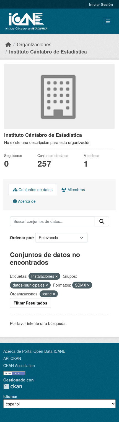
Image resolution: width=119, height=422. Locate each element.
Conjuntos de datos (35, 189)
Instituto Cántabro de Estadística (48, 51)
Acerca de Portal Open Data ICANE (34, 351)
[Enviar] (102, 221)
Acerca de (26, 201)
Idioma (9, 396)
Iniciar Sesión (101, 4)
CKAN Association (19, 365)
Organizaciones (34, 44)
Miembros (75, 189)
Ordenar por (21, 237)
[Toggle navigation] (107, 21)
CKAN (12, 386)
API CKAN (12, 358)
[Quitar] (56, 276)
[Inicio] (8, 44)
